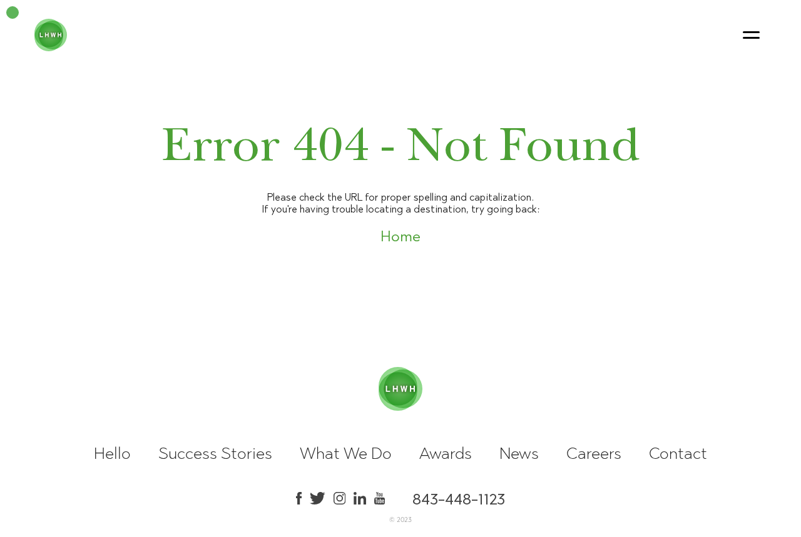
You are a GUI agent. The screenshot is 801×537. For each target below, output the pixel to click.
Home (400, 236)
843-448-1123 (458, 498)
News (519, 453)
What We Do (346, 453)
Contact (678, 453)
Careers (593, 453)
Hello (112, 453)
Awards (445, 453)
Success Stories (215, 453)
